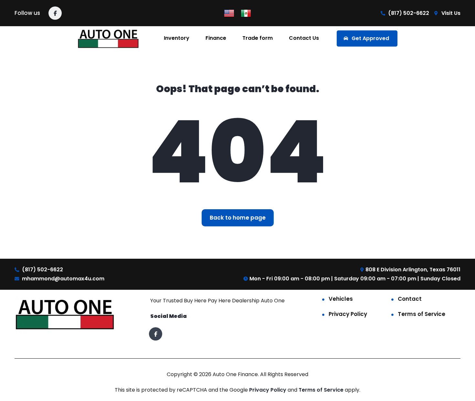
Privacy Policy (348, 314)
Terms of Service (421, 314)
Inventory (176, 38)
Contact (410, 299)
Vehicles (341, 299)
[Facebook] (55, 13)
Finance (216, 38)
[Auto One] (109, 38)
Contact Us (304, 38)
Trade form (257, 38)
